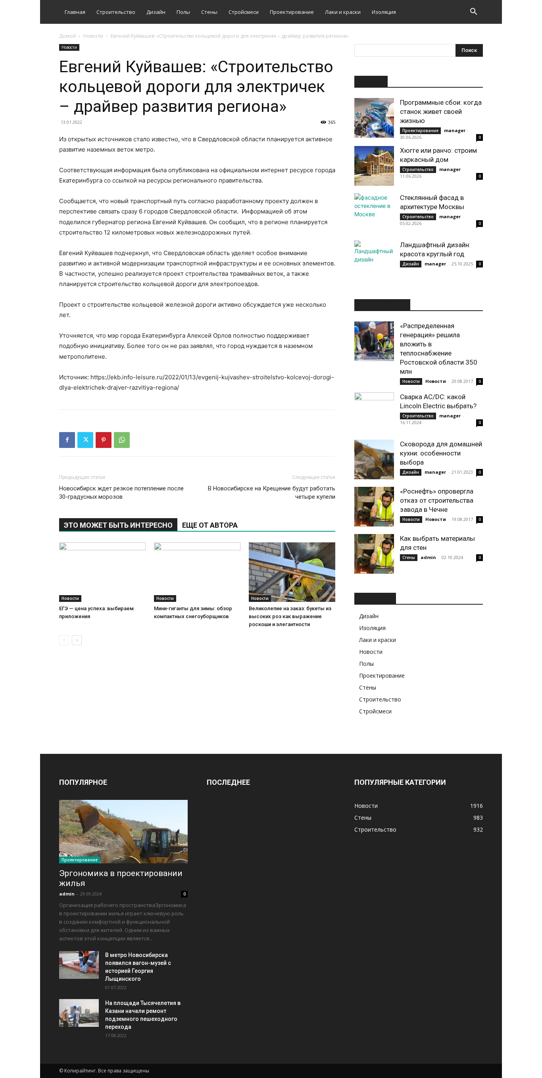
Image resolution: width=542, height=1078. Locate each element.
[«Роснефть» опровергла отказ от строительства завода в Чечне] (374, 507)
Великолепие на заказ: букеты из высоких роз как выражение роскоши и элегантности (290, 616)
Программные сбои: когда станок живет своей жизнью (441, 111)
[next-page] (77, 640)
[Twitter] (85, 440)
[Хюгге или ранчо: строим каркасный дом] (374, 166)
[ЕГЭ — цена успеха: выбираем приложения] (102, 572)
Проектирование (292, 11)
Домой (67, 36)
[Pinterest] (103, 440)
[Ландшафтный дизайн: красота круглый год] (374, 260)
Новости (93, 36)
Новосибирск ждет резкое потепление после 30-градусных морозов (121, 492)
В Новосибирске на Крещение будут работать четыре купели (271, 492)
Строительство (115, 11)
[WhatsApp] (122, 440)
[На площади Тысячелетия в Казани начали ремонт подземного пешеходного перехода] (79, 1013)
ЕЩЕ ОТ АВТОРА (210, 525)
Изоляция (384, 11)
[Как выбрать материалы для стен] (374, 554)
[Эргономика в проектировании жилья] (123, 831)
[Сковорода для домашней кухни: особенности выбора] (374, 459)
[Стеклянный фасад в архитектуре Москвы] (374, 213)
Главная (75, 11)
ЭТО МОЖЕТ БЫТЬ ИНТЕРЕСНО (118, 525)
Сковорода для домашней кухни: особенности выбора (441, 453)
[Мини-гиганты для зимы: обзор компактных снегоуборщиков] (197, 572)
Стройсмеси (244, 11)
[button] (473, 12)
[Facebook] (67, 440)
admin (428, 557)
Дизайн (155, 11)
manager (454, 130)
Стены (209, 11)
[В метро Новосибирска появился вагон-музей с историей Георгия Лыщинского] (79, 965)
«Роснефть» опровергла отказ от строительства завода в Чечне (436, 500)
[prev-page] (64, 640)
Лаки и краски (343, 11)
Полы (183, 11)
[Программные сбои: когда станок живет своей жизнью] (374, 118)
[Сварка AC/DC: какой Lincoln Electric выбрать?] (374, 412)
